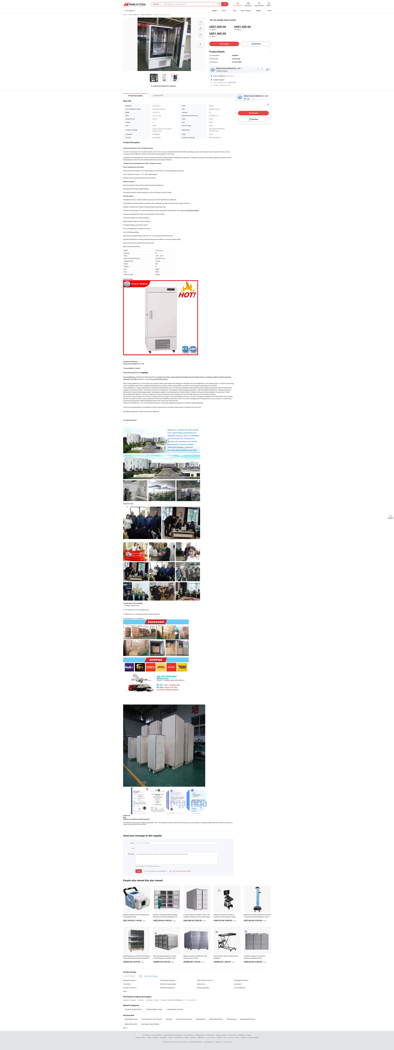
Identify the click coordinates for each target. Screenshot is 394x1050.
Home (125, 14)
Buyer (224, 11)
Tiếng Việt (244, 1037)
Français (170, 1037)
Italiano (187, 1037)
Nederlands (201, 1037)
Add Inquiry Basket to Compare (164, 86)
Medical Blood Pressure (247, 1019)
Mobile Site (241, 1035)
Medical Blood (200, 1019)
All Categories (130, 11)
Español (155, 1037)
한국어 (213, 1037)
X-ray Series (127, 984)
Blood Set (169, 1019)
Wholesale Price (199, 1035)
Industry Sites (210, 1035)
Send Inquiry (224, 44)
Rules (269, 11)
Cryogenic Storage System (133, 1009)
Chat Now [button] (257, 44)
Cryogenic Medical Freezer (154, 1009)
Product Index (232, 1035)
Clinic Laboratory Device (204, 980)
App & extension (246, 11)
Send (138, 871)
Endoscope (237, 984)
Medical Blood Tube (131, 1024)
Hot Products (146, 1035)
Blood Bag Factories (131, 1019)
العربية (208, 1037)
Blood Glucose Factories (184, 1019)
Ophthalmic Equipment (167, 988)
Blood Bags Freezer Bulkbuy (150, 1024)
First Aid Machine (239, 988)
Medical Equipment (146, 14)
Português (163, 1037)
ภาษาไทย (230, 1037)
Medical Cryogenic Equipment (162, 14)
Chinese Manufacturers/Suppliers (172, 1035)
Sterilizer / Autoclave (129, 988)
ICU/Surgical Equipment (167, 980)
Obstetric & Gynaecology (168, 984)
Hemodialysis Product (241, 980)
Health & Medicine (134, 14)
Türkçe (237, 1037)
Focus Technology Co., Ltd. (183, 1042)
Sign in (269, 5)
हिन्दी (224, 1037)
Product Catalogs (152, 976)
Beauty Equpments (203, 988)
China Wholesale (188, 1035)
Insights (249, 1035)
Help (234, 11)
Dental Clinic (201, 984)
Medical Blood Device (216, 1019)
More (125, 1028)
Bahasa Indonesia (254, 1037)
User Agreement (208, 1042)
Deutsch (193, 1037)
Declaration (218, 1042)
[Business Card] (268, 104)
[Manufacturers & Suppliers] (134, 4)
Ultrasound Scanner (129, 980)
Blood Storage (231, 1019)
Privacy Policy (227, 1042)
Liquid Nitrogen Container (175, 1009)
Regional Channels (221, 1035)
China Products (157, 1035)
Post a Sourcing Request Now (180, 871)
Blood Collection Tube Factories (152, 1019)
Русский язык (179, 1037)
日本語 (219, 1037)
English (149, 1037)
